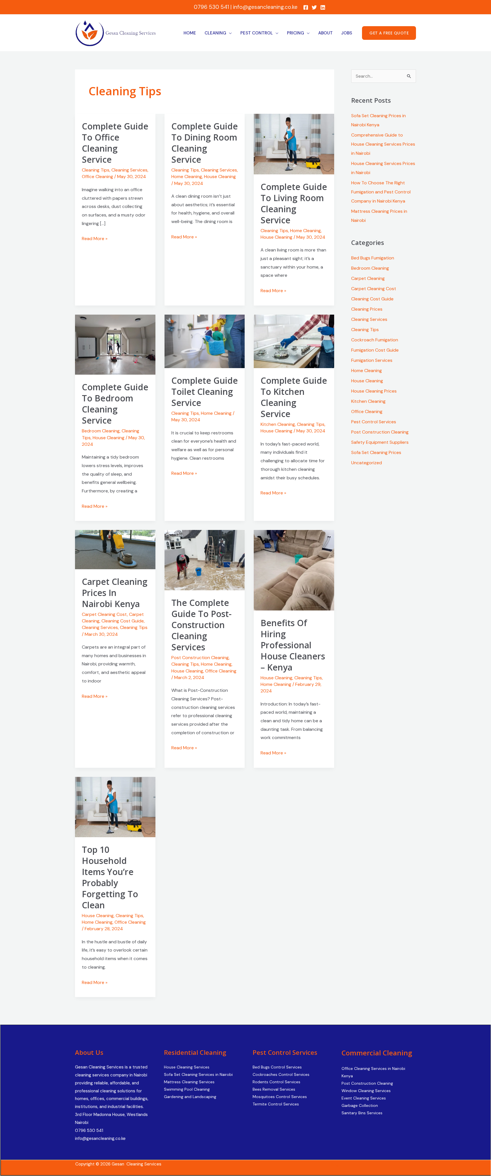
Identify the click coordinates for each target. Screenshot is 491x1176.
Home (190, 33)
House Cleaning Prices (374, 391)
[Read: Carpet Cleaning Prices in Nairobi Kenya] (115, 549)
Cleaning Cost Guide (122, 621)
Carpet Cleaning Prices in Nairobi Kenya (114, 593)
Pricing (295, 33)
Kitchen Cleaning (278, 424)
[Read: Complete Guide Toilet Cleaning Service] (205, 341)
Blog (334, 1164)
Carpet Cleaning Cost (104, 614)
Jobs (346, 33)
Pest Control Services (373, 422)
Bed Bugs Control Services (277, 1067)
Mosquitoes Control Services (280, 1096)
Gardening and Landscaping (190, 1096)
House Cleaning (220, 177)
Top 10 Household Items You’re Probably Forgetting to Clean (110, 877)
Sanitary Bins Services (362, 1112)
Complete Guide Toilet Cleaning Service (204, 391)
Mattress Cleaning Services (189, 1081)
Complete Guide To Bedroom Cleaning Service (115, 403)
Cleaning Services (129, 170)
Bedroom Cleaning (101, 431)
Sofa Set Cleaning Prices (376, 452)
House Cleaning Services (186, 1067)
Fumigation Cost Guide (375, 350)
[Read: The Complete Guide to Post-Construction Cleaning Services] (205, 560)
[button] (389, 33)
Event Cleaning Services (364, 1098)
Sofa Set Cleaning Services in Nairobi (198, 1074)
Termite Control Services (276, 1104)
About (325, 33)
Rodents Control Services (276, 1081)
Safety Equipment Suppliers (380, 442)
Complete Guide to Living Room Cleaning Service (294, 203)
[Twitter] (314, 7)
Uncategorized (366, 463)
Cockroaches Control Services (281, 1074)
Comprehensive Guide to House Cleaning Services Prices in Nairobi (383, 144)
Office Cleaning (97, 177)
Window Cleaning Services (366, 1090)
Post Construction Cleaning (200, 658)
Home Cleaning (186, 177)
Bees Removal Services (274, 1089)
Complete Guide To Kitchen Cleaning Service (294, 397)
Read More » (94, 238)
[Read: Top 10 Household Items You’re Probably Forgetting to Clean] (115, 807)
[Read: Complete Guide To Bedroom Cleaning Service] (115, 344)
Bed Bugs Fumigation (372, 258)
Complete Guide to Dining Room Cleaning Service (204, 142)
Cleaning (215, 33)
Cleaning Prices (366, 309)
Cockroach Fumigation (374, 340)
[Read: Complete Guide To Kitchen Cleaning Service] (294, 341)
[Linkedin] (322, 7)
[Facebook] (305, 7)
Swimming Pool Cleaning (187, 1089)
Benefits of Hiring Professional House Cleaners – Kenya (293, 645)
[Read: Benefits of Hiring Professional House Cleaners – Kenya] (294, 570)
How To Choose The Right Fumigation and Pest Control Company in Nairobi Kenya (381, 192)
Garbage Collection (360, 1105)
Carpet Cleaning (368, 278)
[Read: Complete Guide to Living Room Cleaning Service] (294, 144)
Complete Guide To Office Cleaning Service (115, 142)
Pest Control (256, 33)
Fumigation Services (371, 360)
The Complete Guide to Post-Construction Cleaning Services (201, 625)
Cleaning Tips (95, 170)
